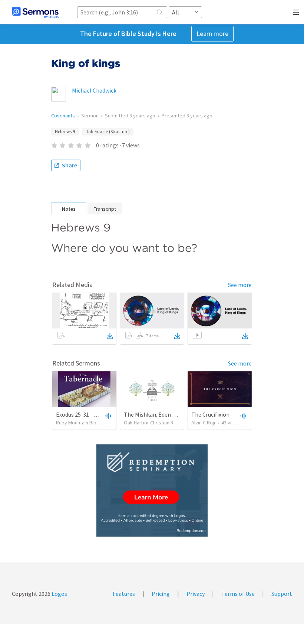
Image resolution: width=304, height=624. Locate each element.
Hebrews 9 (65, 132)
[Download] (110, 336)
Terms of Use (238, 593)
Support (281, 593)
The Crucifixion (210, 414)
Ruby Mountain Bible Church (86, 422)
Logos (58, 593)
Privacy (195, 593)
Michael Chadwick (94, 90)
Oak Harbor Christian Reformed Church (166, 422)
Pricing (161, 593)
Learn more (212, 33)
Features (124, 593)
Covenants (63, 115)
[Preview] (107, 415)
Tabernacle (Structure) (108, 132)
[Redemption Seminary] (152, 490)
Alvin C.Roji (203, 422)
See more (240, 284)
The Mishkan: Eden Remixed (159, 414)
